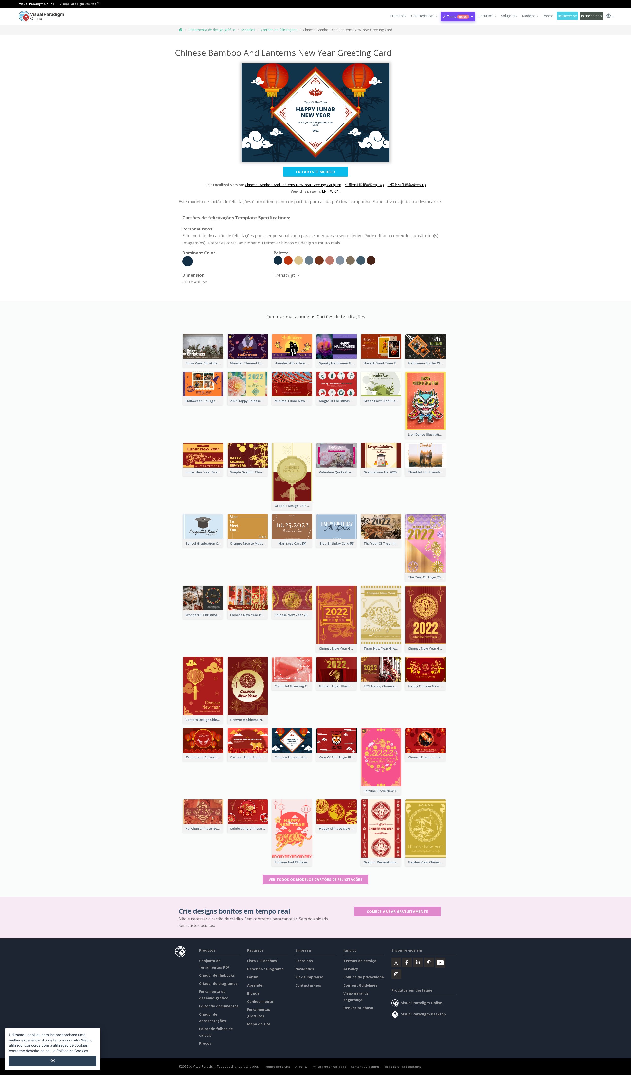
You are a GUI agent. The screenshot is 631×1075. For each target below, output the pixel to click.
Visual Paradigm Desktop (78, 4)
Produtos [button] (397, 15)
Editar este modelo (315, 171)
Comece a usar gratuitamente (397, 911)
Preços (548, 15)
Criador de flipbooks (217, 975)
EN (324, 191)
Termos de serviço (359, 960)
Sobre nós (304, 960)
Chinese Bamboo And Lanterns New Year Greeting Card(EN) (293, 184)
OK (52, 1061)
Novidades (304, 969)
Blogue (253, 993)
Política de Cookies (72, 1051)
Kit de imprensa (309, 977)
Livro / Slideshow (262, 960)
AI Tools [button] (455, 16)
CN (336, 191)
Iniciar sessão (591, 15)
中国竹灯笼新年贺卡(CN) (407, 184)
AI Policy (350, 969)
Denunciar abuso (358, 1007)
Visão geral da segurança (402, 1066)
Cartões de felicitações (279, 29)
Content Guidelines (360, 985)
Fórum (252, 977)
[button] (424, 16)
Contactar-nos (308, 985)
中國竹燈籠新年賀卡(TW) (364, 184)
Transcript (284, 275)
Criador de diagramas (218, 983)
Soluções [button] (508, 15)
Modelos (248, 29)
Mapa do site (258, 1024)
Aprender (255, 985)
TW (330, 191)
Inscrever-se (567, 15)
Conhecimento (260, 1001)
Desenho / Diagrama (265, 969)
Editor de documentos (219, 1006)
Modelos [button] (528, 15)
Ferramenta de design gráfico (211, 29)
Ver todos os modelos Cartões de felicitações (315, 879)
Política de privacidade (363, 977)
